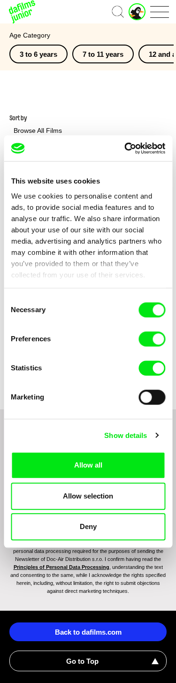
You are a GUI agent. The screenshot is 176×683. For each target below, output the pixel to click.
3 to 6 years (38, 54)
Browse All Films (38, 130)
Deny (88, 526)
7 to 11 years (103, 54)
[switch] (151, 338)
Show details (125, 435)
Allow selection (88, 496)
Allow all (88, 465)
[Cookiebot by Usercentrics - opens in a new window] (125, 148)
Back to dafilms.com (88, 632)
